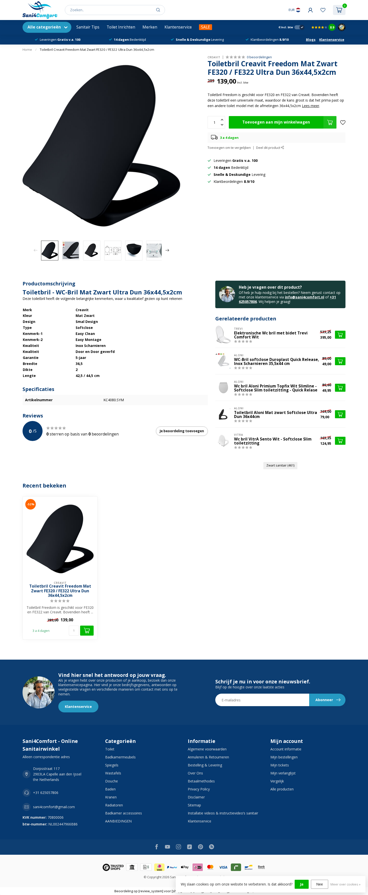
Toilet (109, 749)
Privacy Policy (199, 789)
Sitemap (194, 805)
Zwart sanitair (280, 465)
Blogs (310, 39)
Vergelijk (277, 781)
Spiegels (111, 765)
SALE (205, 27)
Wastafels (113, 773)
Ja (301, 884)
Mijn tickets (279, 765)
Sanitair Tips (87, 27)
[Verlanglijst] (322, 10)
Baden (110, 789)
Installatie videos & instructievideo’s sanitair (223, 813)
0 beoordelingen (259, 57)
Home (27, 49)
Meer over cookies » (345, 884)
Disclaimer (196, 797)
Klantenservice (178, 27)
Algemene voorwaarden (207, 749)
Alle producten (282, 789)
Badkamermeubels (120, 757)
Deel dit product (268, 148)
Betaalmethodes (201, 781)
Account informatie (285, 749)
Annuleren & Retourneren (208, 757)
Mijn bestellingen (284, 757)
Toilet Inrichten (121, 27)
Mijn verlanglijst (283, 773)
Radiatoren (114, 805)
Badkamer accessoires (123, 813)
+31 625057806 (45, 792)
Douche (111, 781)
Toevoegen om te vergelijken (229, 148)
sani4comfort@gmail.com (54, 806)
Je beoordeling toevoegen (182, 431)
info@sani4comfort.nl (304, 297)
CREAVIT (214, 57)
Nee (319, 884)
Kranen (111, 797)
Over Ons (195, 773)
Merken (149, 27)
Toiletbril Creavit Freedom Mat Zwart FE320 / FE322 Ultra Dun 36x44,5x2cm (97, 49)
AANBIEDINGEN (118, 821)
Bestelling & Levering (205, 765)
